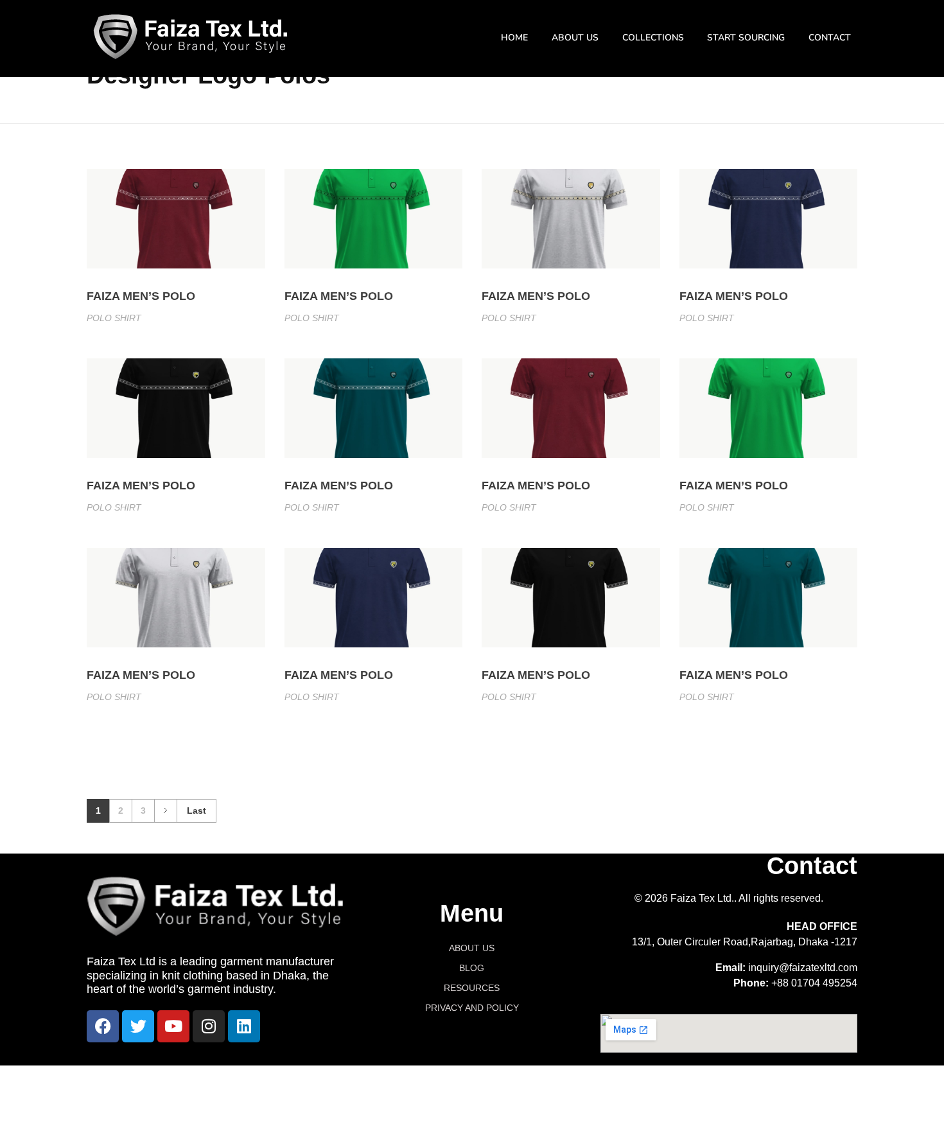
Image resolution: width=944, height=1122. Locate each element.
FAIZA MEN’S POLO (141, 296)
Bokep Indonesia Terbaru (377, 1079)
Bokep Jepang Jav (215, 1079)
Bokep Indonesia (131, 1079)
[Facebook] (103, 1026)
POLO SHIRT (114, 318)
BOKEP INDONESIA (745, 1079)
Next (165, 811)
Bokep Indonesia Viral (487, 1079)
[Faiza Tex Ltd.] (190, 36)
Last (196, 811)
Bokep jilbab (288, 1079)
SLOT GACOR (155, 1094)
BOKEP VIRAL (574, 1079)
